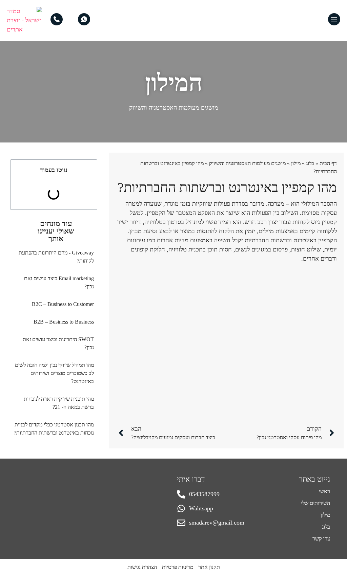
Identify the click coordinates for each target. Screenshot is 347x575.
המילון (173, 83)
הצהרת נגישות (142, 567)
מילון (296, 163)
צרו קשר (321, 538)
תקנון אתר (209, 567)
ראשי (324, 491)
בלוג (310, 163)
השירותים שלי (315, 503)
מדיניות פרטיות (177, 567)
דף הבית (328, 163)
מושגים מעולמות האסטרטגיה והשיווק (173, 107)
